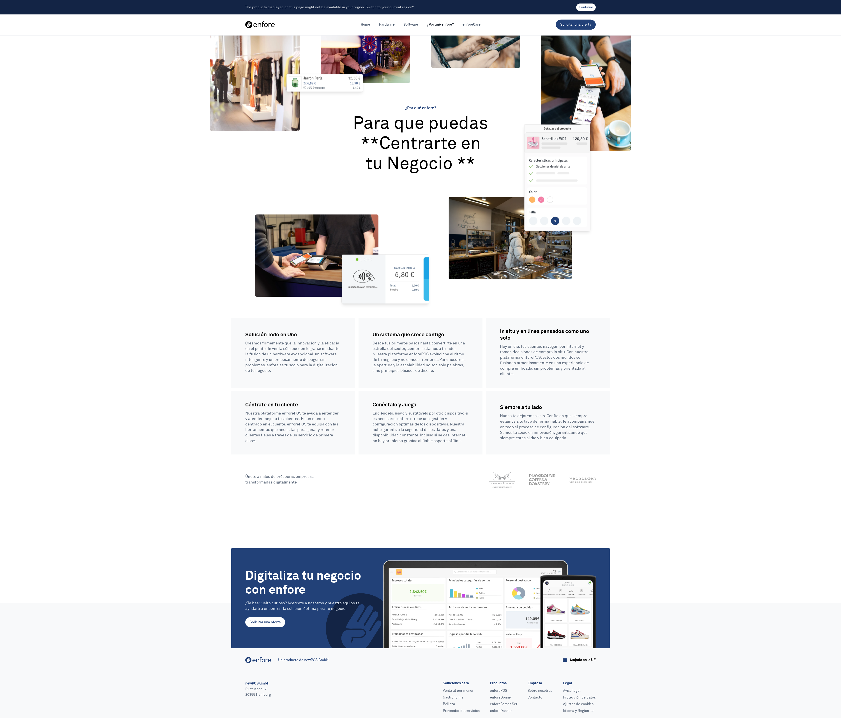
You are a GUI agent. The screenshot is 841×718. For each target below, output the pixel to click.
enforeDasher (501, 711)
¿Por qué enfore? (440, 24)
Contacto (535, 697)
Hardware (387, 24)
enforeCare (472, 24)
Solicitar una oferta (575, 24)
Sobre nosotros (540, 691)
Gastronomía (453, 697)
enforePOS (498, 691)
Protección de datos (579, 697)
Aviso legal (572, 691)
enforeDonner (501, 697)
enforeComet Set (503, 704)
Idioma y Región (576, 711)
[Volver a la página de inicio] (260, 24)
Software (410, 24)
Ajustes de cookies (578, 704)
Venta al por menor (458, 691)
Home (365, 24)
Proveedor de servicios (461, 711)
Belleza (449, 704)
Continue (586, 7)
